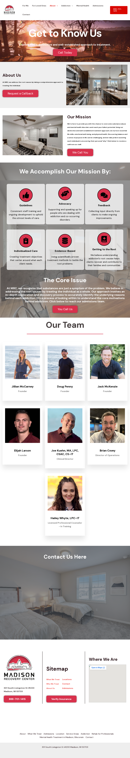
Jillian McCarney (23, 384)
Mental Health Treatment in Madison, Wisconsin (62, 734)
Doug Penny (65, 384)
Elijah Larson (22, 448)
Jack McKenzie (108, 384)
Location (60, 731)
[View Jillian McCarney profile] (22, 380)
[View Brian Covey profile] (107, 444)
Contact (26, 12)
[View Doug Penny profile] (65, 380)
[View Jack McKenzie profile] (107, 380)
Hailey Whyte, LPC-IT (65, 515)
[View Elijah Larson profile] (22, 444)
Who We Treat (52, 681)
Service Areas (72, 731)
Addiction (85, 731)
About (23, 731)
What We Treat (53, 677)
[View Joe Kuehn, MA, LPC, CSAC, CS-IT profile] (65, 444)
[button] (118, 8)
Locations (67, 677)
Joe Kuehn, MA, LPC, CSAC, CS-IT (65, 450)
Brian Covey (107, 448)
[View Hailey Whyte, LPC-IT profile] (65, 512)
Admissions (67, 685)
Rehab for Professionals (103, 731)
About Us (50, 686)
